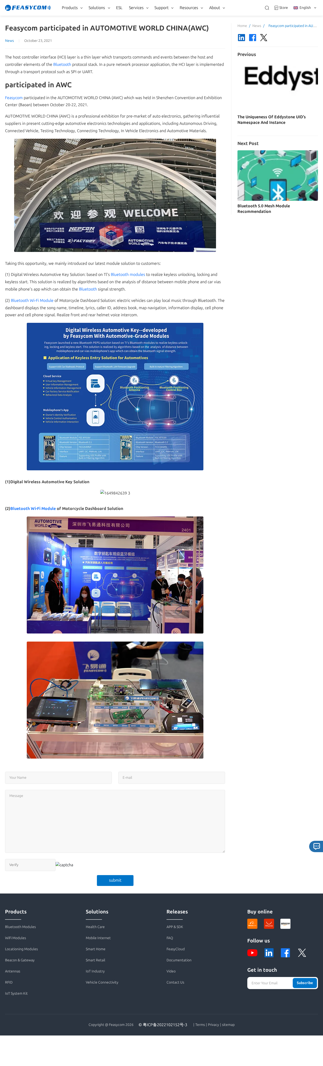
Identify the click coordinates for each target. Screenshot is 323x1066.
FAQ (170, 938)
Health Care (95, 927)
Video (171, 971)
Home (242, 26)
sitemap (228, 1025)
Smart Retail (95, 960)
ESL (119, 7)
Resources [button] (189, 7)
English (305, 8)
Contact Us (175, 982)
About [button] (214, 7)
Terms (200, 1025)
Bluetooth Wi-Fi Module (32, 300)
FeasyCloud (176, 949)
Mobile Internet (98, 938)
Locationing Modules (21, 949)
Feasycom (14, 97)
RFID (9, 982)
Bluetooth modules (128, 274)
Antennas (12, 971)
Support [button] (161, 7)
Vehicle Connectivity (102, 982)
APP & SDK (175, 927)
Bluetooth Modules (20, 927)
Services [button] (136, 7)
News (9, 41)
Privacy (213, 1025)
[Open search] (267, 8)
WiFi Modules (15, 938)
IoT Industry (95, 971)
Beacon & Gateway (20, 960)
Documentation (179, 960)
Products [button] (70, 7)
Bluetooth (62, 64)
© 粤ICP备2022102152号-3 (163, 1024)
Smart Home (95, 949)
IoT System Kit (16, 993)
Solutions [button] (97, 7)
